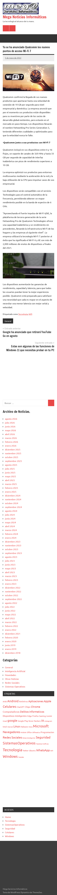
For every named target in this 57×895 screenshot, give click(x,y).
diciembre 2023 (12, 541)
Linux (16, 726)
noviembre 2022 (13, 591)
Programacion (47, 732)
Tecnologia (23, 314)
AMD (5, 701)
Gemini (49, 716)
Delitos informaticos (32, 711)
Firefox (35, 716)
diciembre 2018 (12, 652)
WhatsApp (43, 750)
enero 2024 (10, 537)
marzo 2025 (11, 484)
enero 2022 (10, 629)
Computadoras (11, 711)
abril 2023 (10, 572)
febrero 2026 (11, 441)
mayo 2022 (10, 614)
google (12, 720)
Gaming (42, 716)
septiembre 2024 (13, 507)
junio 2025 (10, 472)
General (8, 321)
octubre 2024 (11, 503)
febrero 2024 (11, 533)
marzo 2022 (11, 622)
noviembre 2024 (13, 499)
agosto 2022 (11, 603)
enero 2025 (10, 491)
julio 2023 (10, 560)
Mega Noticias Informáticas (24, 17)
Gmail (5, 721)
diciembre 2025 (12, 449)
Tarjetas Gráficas (42, 744)
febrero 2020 (11, 637)
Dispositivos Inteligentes (15, 715)
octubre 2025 (11, 457)
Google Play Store (25, 721)
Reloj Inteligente (29, 738)
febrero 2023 (11, 579)
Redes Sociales (12, 682)
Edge (29, 716)
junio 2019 (10, 645)
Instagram (48, 721)
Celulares (9, 706)
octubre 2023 (11, 549)
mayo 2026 (10, 430)
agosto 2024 (11, 510)
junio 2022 (10, 610)
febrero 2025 (11, 487)
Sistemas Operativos (15, 686)
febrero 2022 (11, 626)
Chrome (35, 706)
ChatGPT (20, 707)
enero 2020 (10, 641)
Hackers (37, 721)
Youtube (21, 757)
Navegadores (11, 732)
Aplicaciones (35, 701)
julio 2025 (10, 468)
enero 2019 (10, 649)
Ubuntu (32, 750)
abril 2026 (10, 434)
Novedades (10, 675)
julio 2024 (10, 514)
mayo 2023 (10, 568)
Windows (10, 756)
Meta (30, 727)
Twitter (25, 750)
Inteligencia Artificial (15, 671)
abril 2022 (10, 618)
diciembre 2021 (12, 633)
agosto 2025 (11, 464)
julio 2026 (10, 422)
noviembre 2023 (13, 545)
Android (13, 701)
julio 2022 (10, 606)
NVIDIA (23, 732)
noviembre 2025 (13, 453)
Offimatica (36, 732)
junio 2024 (10, 518)
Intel (5, 726)
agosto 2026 (11, 418)
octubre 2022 (11, 595)
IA (42, 720)
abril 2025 (10, 480)
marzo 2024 (11, 530)
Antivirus (23, 701)
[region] (28, 375)
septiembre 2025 (13, 461)
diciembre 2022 (12, 587)
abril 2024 (10, 526)
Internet (10, 727)
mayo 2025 (10, 476)
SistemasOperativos (19, 743)
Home (8, 817)
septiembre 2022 (13, 599)
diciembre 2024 (12, 495)
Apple (47, 701)
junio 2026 (10, 426)
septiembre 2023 (13, 553)
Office (29, 732)
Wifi (30, 314)
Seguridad (43, 737)
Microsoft (41, 726)
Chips (27, 706)
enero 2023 (10, 583)
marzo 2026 (11, 438)
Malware (24, 726)
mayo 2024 (10, 522)
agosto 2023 (11, 556)
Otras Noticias (12, 678)
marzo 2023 (11, 576)
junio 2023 (10, 564)
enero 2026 (10, 445)
